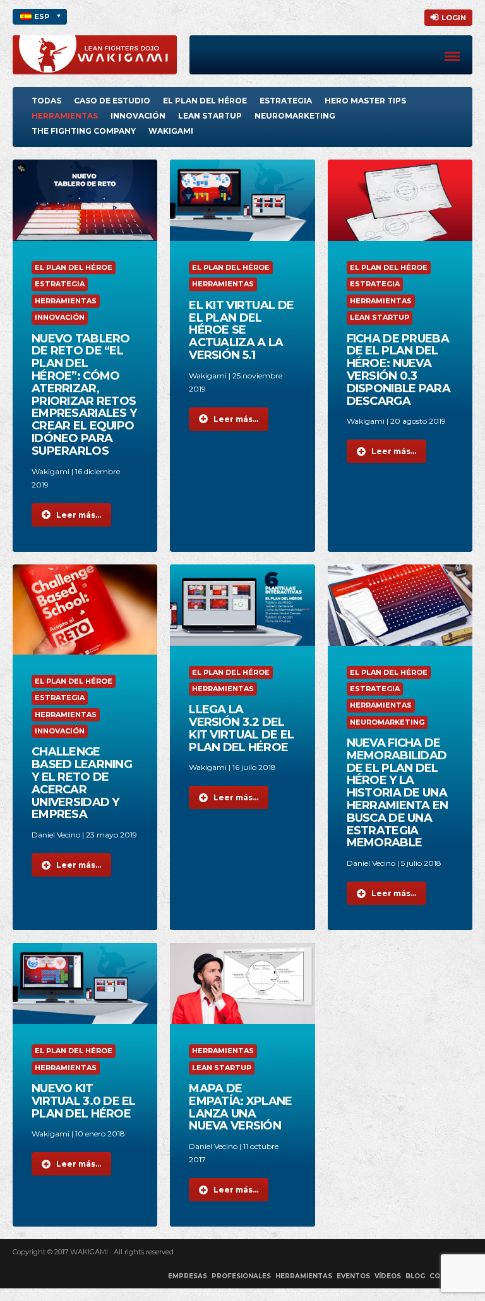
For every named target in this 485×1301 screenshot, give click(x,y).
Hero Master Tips (365, 100)
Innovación (138, 115)
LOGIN (453, 17)
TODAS (46, 100)
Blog (415, 1276)
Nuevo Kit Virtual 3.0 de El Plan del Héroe (84, 1101)
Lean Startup (210, 115)
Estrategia (286, 100)
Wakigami (170, 131)
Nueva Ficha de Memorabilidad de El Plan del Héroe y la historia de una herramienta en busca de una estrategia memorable (397, 792)
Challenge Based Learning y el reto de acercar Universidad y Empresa (82, 783)
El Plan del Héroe (205, 100)
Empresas (187, 1276)
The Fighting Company (84, 131)
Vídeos (387, 1276)
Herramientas (65, 115)
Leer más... (78, 515)
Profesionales (241, 1276)
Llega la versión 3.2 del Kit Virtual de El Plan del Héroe (241, 728)
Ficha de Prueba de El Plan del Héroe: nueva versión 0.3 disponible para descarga (398, 370)
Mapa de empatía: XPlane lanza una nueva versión (240, 1107)
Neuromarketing (294, 115)
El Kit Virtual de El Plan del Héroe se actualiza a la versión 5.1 (241, 330)
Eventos (353, 1276)
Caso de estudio (112, 100)
